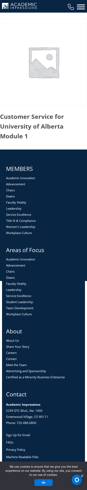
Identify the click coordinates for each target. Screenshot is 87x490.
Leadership (13, 208)
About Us (12, 340)
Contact (11, 359)
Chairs (10, 190)
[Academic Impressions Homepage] (19, 6)
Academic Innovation (20, 178)
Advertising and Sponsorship (26, 371)
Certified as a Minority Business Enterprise (35, 377)
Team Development (19, 308)
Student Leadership (19, 302)
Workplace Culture (19, 233)
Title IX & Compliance (21, 221)
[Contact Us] (71, 7)
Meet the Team (16, 365)
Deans (10, 196)
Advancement (15, 184)
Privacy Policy (15, 450)
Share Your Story (17, 347)
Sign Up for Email (18, 435)
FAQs (9, 442)
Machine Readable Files (22, 457)
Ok (43, 482)
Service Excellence (18, 214)
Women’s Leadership (20, 227)
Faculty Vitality (16, 202)
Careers (11, 353)
